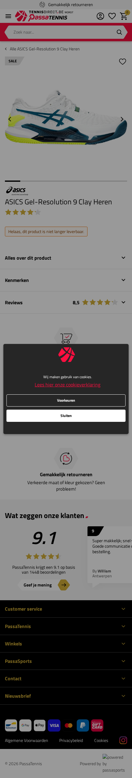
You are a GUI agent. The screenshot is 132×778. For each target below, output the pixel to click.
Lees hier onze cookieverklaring (67, 384)
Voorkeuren (66, 400)
